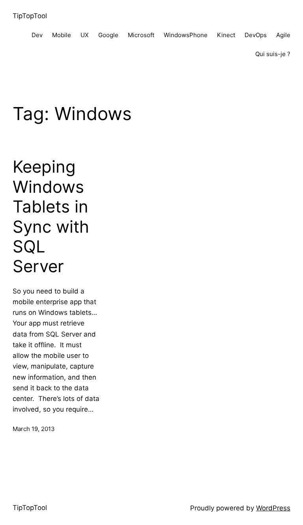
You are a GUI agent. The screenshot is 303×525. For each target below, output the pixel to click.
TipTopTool (30, 16)
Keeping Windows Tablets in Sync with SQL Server (51, 216)
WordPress (273, 508)
